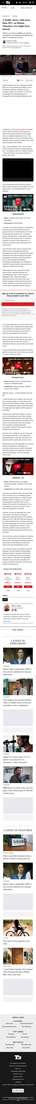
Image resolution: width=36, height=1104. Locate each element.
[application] (18, 169)
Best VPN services (26, 1026)
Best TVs (25, 1034)
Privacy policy (18, 1074)
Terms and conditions (18, 1071)
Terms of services (21, 308)
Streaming (14, 16)
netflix (5, 599)
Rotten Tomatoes (27, 129)
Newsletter (30, 80)
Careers (18, 1082)
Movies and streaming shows (9, 1026)
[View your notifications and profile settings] (16, 2)
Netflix (5, 187)
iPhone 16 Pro (9, 1023)
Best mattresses (25, 1037)
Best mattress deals (26, 1044)
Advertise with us (18, 1079)
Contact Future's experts (18, 1066)
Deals (12, 7)
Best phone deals (10, 1044)
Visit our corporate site (21, 1098)
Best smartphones (11, 1037)
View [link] (7, 586)
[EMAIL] (16, 610)
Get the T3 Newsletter (26, 7)
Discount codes (26, 1047)
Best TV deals (9, 1047)
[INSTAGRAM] (13, 610)
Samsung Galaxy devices (26, 1023)
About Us (18, 1068)
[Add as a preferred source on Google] (18, 1090)
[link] (8, 574)
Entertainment (6, 16)
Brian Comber (12, 41)
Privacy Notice (23, 310)
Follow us (21, 80)
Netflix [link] (8, 590)
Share (6, 80)
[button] (8, 581)
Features (26, 42)
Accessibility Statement (18, 1063)
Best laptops (11, 1034)
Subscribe (24, 2)
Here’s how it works (16, 47)
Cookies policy (18, 1076)
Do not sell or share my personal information (18, 1084)
